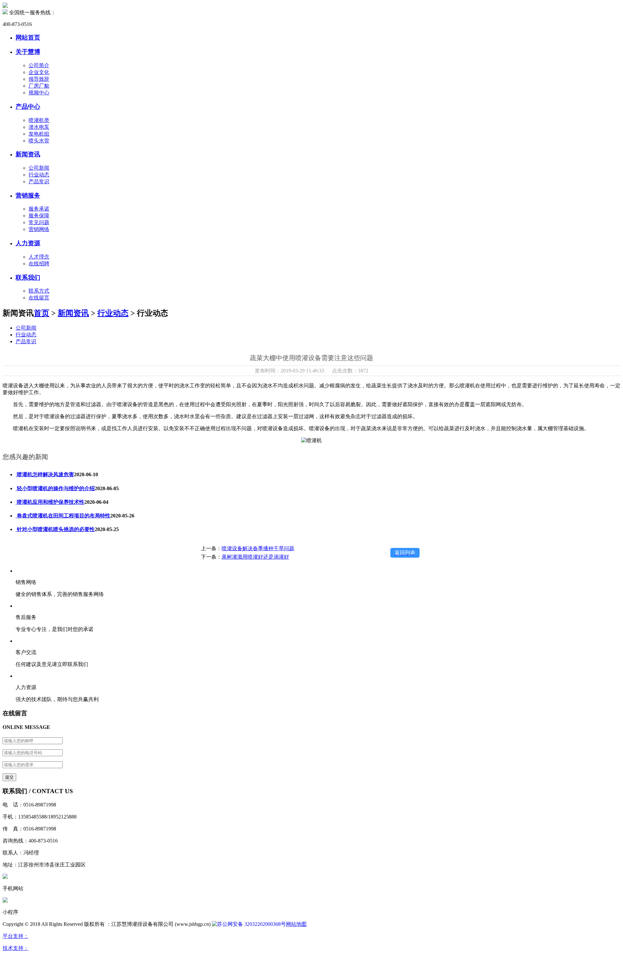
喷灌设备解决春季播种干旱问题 (258, 548)
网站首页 (28, 37)
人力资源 (28, 243)
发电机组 (39, 134)
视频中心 (39, 92)
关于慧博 (28, 51)
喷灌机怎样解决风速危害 (45, 474)
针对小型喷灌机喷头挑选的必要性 (55, 529)
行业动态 (39, 174)
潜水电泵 (39, 127)
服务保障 (39, 215)
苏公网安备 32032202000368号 (251, 924)
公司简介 (39, 65)
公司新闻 (39, 168)
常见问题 (39, 222)
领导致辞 (39, 79)
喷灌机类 (39, 120)
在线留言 (39, 297)
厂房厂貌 (39, 86)
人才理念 (39, 257)
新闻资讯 (28, 154)
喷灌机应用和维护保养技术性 (50, 502)
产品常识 (39, 181)
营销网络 (39, 229)
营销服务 (28, 195)
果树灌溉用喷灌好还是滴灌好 (255, 557)
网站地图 (296, 924)
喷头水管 (39, 140)
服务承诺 (39, 209)
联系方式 (39, 291)
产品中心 (28, 106)
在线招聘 (39, 263)
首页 (41, 313)
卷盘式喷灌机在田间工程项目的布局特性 (63, 515)
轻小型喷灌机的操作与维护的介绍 (55, 488)
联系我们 (28, 277)
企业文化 (39, 72)
